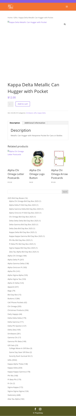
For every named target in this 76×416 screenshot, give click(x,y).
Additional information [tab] (35, 123)
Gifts (15, 17)
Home (10, 17)
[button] (65, 24)
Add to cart (23, 104)
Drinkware (29, 113)
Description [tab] (15, 123)
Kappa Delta (42, 113)
